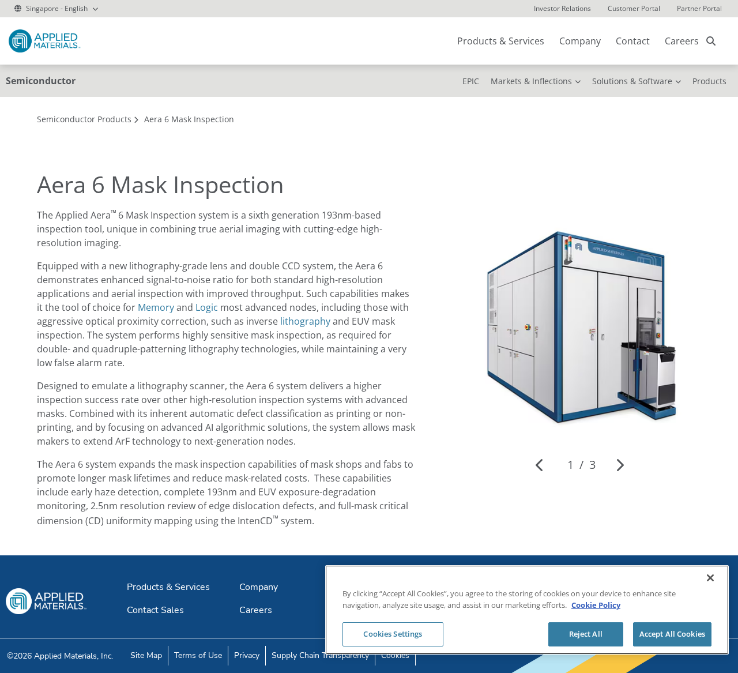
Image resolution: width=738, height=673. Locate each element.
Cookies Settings (392, 634)
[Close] (710, 578)
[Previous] (540, 464)
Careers (682, 41)
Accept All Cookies (672, 634)
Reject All (586, 634)
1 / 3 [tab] (581, 464)
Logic (206, 307)
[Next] (619, 464)
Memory (156, 307)
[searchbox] (711, 41)
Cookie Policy (595, 605)
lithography (305, 321)
